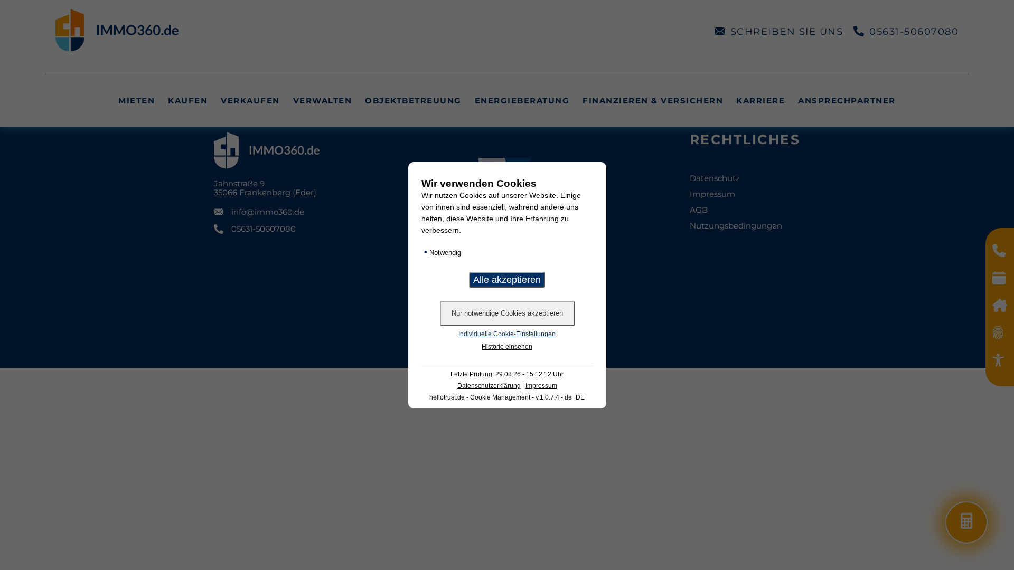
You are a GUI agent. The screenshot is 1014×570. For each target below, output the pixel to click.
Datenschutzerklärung (489, 386)
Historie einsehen (507, 346)
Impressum (541, 386)
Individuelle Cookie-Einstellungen (507, 334)
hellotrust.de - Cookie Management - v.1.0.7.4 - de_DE (507, 397)
